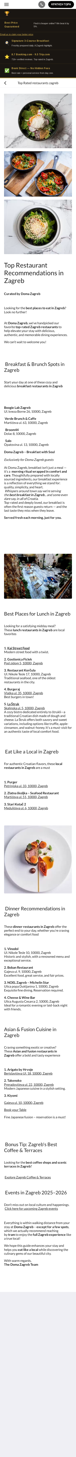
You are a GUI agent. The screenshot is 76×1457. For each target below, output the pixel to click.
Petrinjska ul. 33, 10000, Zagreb (26, 786)
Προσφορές (12, 1402)
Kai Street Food (18, 648)
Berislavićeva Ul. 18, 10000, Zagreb (28, 1073)
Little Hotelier (31, 1432)
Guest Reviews (14, 1405)
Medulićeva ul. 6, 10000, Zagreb (26, 808)
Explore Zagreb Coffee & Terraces (28, 1177)
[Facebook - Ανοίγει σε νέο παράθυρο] (8, 1349)
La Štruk (13, 704)
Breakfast (10, 1378)
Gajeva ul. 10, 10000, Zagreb (23, 1102)
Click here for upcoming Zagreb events (31, 1208)
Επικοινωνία (13, 1368)
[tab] (38, 1361)
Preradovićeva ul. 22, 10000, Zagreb (29, 1084)
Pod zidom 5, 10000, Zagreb (23, 663)
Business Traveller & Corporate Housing (32, 1395)
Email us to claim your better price (16, 34)
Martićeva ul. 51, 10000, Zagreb (26, 797)
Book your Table (15, 1110)
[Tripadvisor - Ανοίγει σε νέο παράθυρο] (41, 1349)
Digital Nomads (15, 1398)
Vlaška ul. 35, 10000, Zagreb (23, 693)
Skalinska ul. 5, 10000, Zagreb (24, 708)
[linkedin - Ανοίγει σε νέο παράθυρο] (30, 1349)
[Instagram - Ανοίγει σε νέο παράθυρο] (19, 1349)
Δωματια (10, 1371)
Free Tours (11, 1375)
